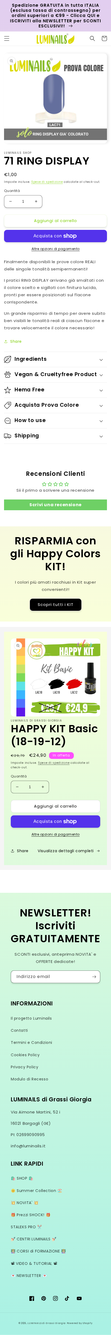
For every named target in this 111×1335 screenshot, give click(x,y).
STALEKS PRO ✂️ (26, 1227)
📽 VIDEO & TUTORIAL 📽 (34, 1263)
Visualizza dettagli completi (66, 851)
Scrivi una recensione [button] (55, 505)
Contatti (19, 1030)
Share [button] (16, 341)
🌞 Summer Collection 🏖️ (36, 1190)
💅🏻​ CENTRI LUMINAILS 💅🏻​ (34, 1239)
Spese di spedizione (47, 182)
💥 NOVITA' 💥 (25, 1202)
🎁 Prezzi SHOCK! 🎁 (30, 1215)
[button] (7, 38)
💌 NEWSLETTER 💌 (29, 1275)
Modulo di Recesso (29, 1079)
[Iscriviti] (94, 976)
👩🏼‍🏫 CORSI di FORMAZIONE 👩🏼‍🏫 (38, 1251)
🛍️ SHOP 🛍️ (22, 1178)
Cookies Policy (25, 1055)
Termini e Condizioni (31, 1042)
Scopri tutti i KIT (56, 604)
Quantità (12, 190)
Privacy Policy (24, 1067)
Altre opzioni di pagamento (56, 249)
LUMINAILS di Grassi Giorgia (46, 1323)
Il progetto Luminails (31, 1018)
